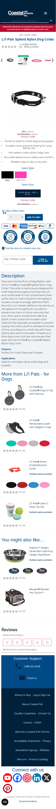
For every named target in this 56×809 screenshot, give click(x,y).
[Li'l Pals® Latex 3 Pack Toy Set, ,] (14, 511)
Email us (32, 678)
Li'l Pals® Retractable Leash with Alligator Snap (40, 424)
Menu (45, 13)
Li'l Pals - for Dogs (29, 44)
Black (7, 180)
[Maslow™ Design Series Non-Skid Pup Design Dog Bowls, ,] (14, 556)
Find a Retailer (43, 260)
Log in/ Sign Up (41, 695)
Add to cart (34, 217)
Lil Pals (27, 34)
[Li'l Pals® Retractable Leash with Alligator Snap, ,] (14, 428)
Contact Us (44, 713)
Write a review (31, 47)
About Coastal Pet (32, 704)
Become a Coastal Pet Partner (32, 731)
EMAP (37, 722)
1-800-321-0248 (32, 666)
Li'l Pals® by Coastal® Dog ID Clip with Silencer (41, 390)
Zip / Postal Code (14, 259)
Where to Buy (23, 695)
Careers (27, 722)
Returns (21, 759)
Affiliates (44, 750)
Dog (21, 34)
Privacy (47, 741)
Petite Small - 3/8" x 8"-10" (27, 193)
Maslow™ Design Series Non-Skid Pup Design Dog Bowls (41, 551)
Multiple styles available (40, 474)
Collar (34, 34)
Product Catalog (38, 759)
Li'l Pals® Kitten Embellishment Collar (38, 465)
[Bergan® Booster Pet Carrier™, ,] (14, 597)
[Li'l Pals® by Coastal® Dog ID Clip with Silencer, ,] (14, 395)
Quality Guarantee (25, 713)
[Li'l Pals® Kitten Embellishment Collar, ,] (14, 470)
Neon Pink (20, 180)
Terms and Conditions (28, 801)
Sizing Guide (28, 136)
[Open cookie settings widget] (4, 802)
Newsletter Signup (26, 750)
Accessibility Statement (27, 741)
